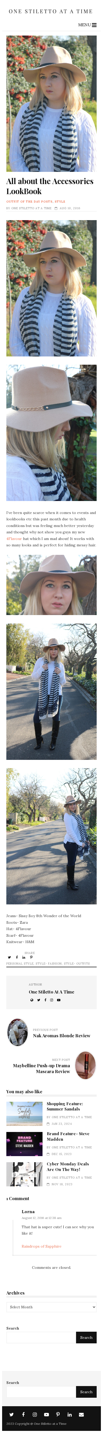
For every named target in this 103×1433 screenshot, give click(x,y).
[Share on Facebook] (17, 957)
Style (60, 201)
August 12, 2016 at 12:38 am (42, 1218)
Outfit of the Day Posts (29, 201)
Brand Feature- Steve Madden (24, 1144)
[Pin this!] (32, 957)
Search (12, 1328)
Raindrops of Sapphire (42, 1246)
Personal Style (20, 963)
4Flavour (14, 538)
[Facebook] (23, 1414)
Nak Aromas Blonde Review (61, 1035)
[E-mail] (81, 1414)
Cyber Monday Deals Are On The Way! (24, 1174)
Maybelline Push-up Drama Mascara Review (41, 1068)
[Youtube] (46, 1414)
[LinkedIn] (69, 1414)
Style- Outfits (77, 963)
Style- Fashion (49, 963)
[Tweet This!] (9, 957)
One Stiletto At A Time (31, 208)
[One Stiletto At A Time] (51, 15)
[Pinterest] (58, 1414)
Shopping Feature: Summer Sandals (24, 1114)
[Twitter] (11, 1414)
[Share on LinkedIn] (24, 957)
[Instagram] (35, 1414)
